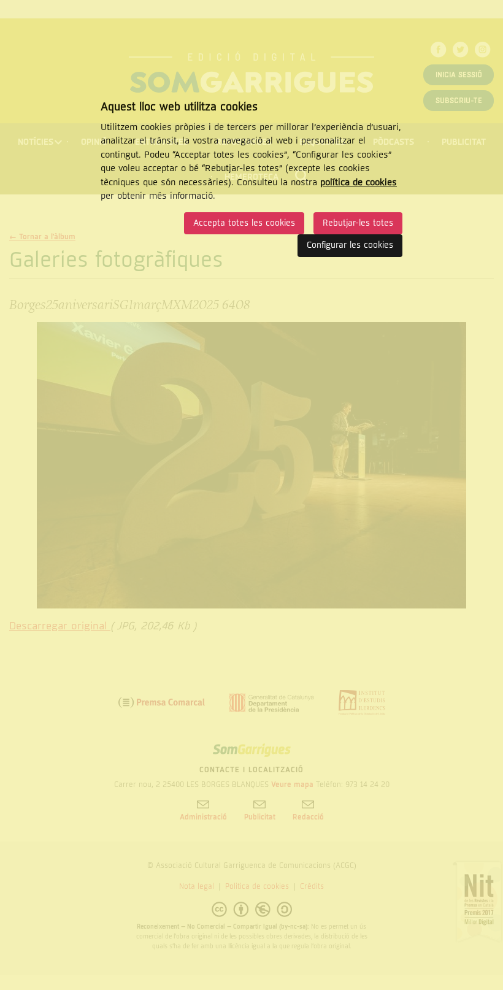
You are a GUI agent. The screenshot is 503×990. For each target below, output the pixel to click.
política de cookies (358, 182)
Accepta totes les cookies (244, 223)
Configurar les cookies (350, 245)
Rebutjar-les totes (358, 223)
